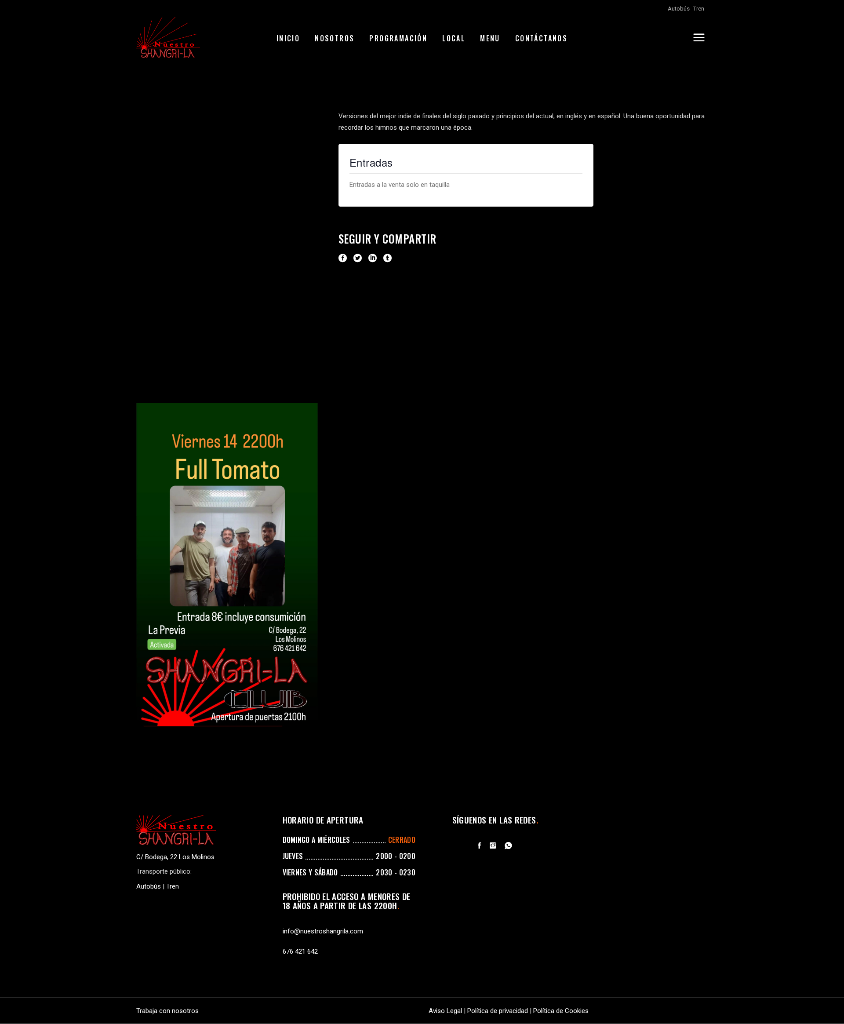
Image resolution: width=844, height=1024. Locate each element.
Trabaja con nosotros (167, 1011)
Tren (698, 8)
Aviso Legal (445, 1011)
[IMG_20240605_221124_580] (227, 564)
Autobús (679, 8)
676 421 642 (300, 951)
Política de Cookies (561, 1011)
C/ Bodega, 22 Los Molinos (175, 857)
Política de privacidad (497, 1011)
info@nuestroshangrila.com (323, 931)
